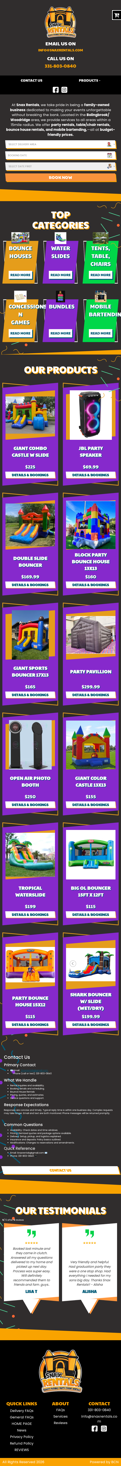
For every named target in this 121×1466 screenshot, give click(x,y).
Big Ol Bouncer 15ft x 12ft (91, 891)
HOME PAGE (22, 1423)
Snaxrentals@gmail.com (34, 1070)
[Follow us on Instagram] (64, 89)
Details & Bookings (30, 474)
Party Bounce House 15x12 (30, 1001)
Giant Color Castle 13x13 (91, 781)
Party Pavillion (90, 671)
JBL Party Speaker (91, 451)
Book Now (60, 177)
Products (89, 80)
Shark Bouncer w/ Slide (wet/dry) (90, 1001)
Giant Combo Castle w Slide (30, 451)
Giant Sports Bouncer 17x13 (30, 671)
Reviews (60, 1422)
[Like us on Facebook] (56, 89)
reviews (19, 1220)
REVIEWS (21, 1449)
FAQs (60, 1410)
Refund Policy (21, 1443)
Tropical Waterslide (30, 891)
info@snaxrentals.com (60, 50)
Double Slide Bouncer (30, 561)
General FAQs (22, 1417)
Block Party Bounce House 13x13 (91, 561)
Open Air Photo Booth (30, 781)
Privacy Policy (21, 1436)
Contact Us (31, 80)
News (21, 1430)
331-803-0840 (60, 65)
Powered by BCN (104, 1462)
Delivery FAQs (21, 1410)
